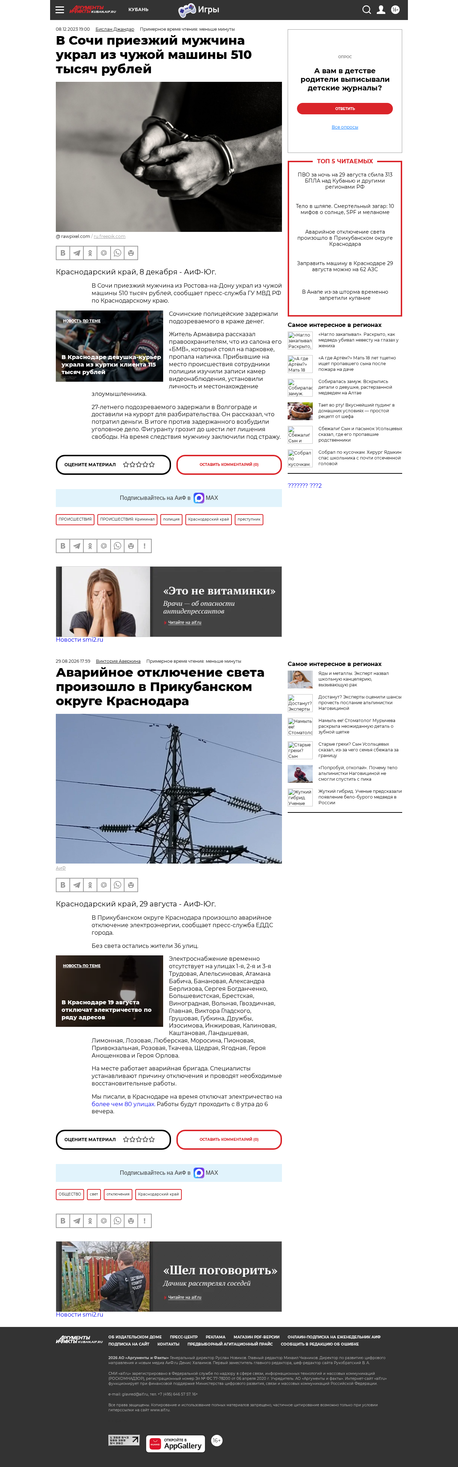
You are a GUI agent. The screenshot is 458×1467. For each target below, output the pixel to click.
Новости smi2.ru (79, 639)
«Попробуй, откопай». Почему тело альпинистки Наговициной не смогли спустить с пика (358, 773)
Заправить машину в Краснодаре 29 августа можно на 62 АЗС (345, 266)
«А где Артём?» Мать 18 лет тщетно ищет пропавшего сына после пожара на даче (357, 363)
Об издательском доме (135, 1337)
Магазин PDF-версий (256, 1337)
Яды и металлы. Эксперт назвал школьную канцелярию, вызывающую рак (353, 679)
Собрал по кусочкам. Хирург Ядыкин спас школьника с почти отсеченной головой (359, 457)
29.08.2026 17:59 (73, 661)
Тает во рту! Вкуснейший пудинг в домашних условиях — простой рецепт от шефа (356, 410)
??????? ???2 (305, 485)
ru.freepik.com (110, 236)
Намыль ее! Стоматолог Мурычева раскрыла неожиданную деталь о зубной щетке (356, 726)
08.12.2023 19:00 (73, 29)
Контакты (168, 1344)
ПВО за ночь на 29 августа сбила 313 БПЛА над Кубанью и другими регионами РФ (345, 181)
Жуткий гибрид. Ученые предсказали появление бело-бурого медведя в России (360, 797)
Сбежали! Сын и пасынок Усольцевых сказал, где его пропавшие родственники (360, 434)
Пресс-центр (184, 1337)
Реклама (215, 1337)
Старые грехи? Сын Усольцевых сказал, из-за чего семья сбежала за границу (358, 749)
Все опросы (345, 127)
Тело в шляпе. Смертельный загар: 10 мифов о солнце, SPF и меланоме (345, 209)
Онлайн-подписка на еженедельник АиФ (334, 1337)
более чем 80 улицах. (123, 1104)
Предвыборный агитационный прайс (230, 1344)
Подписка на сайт (128, 1344)
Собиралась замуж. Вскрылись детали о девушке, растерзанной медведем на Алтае (355, 387)
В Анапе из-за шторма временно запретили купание (345, 295)
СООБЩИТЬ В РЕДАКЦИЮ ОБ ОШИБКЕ (320, 1344)
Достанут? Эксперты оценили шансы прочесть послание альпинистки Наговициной (359, 702)
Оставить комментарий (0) (229, 464)
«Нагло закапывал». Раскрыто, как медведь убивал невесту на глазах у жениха (358, 340)
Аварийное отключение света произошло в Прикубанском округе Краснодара (345, 238)
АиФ (61, 868)
